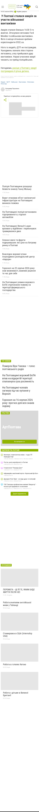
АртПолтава (11, 427)
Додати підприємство (19, 494)
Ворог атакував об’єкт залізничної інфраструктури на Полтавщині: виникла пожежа (18, 200)
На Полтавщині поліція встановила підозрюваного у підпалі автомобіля (19, 215)
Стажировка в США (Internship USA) (17, 634)
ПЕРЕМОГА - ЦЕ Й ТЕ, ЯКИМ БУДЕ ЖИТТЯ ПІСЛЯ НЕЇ (19, 591)
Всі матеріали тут (19, 441)
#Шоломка (30, 82)
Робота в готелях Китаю (14, 664)
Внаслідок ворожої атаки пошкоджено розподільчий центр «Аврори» (18, 257)
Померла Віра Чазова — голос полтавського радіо (18, 367)
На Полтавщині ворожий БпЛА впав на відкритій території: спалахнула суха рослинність (19, 378)
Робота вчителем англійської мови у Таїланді (17, 603)
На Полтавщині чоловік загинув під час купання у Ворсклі (16, 390)
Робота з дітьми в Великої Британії (15, 694)
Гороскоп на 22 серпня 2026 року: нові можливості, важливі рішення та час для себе (19, 271)
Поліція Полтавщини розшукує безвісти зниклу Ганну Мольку (17, 187)
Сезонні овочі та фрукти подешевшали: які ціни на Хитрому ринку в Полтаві (19, 243)
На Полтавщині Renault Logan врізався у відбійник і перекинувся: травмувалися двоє (19, 229)
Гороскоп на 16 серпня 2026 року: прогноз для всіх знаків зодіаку (18, 403)
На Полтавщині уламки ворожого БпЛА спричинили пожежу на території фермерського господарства (18, 286)
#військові (14, 82)
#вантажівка (22, 82)
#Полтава (4, 84)
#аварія (3, 82)
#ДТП (8, 82)
